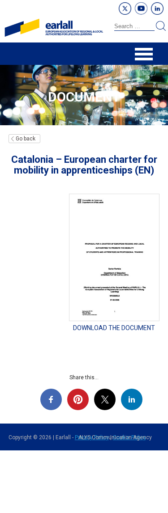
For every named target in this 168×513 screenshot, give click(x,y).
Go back (25, 139)
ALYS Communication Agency (115, 437)
